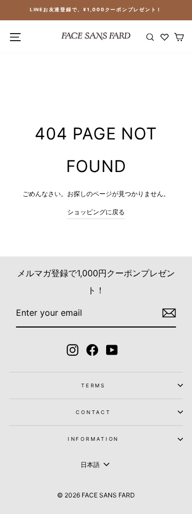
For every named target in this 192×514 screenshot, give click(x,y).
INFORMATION (93, 439)
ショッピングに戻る (96, 212)
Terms (93, 385)
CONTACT (93, 412)
